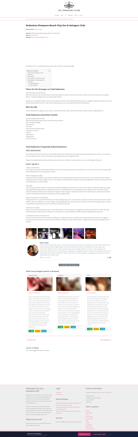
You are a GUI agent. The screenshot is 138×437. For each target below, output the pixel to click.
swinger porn (69, 422)
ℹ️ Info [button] (44, 331)
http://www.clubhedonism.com (40, 37)
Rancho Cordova (89, 426)
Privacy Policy (58, 392)
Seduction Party (33, 275)
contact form (102, 392)
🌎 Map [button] (31, 331)
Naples (87, 420)
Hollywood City (93, 292)
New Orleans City (89, 416)
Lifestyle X (60, 275)
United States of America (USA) (43, 19)
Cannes (87, 414)
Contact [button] (38, 331)
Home (27, 19)
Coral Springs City (65, 292)
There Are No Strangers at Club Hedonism (35, 73)
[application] (82, 15)
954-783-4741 (34, 35)
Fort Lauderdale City (36, 292)
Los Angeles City (89, 424)
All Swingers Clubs (69, 10)
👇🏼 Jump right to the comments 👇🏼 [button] (69, 265)
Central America (32, 19)
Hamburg (88, 422)
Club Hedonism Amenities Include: (36, 78)
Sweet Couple (38, 29)
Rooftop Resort (31, 340)
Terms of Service (59, 394)
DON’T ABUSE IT (34, 85)
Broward (57, 19)
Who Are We (31, 76)
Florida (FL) (52, 19)
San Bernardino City (90, 428)
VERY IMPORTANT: (34, 83)
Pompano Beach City (64, 19)
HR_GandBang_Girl (106, 340)
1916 (88, 275)
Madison (87, 410)
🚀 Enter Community (84, 434)
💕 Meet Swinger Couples (99, 434)
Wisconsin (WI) (89, 412)
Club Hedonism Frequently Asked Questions (36, 81)
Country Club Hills (89, 418)
